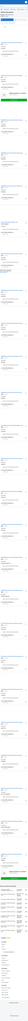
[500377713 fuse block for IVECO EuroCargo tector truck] (14, 244)
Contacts (3, 949)
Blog (2, 980)
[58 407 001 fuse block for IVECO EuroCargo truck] (14, 779)
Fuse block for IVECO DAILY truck (9, 222)
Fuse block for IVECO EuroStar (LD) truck (7, 908)
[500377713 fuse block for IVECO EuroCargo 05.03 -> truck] (14, 314)
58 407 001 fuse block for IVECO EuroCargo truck (13, 788)
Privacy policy (5, 973)
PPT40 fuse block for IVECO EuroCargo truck (12, 656)
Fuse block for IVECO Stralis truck (8, 899)
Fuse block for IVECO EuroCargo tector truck (8, 903)
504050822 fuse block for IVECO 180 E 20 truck (12, 186)
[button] (26, 2)
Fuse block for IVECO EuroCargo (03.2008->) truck (8, 916)
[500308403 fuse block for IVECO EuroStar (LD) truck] (14, 746)
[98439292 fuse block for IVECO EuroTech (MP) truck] (14, 383)
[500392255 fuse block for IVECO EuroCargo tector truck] (14, 111)
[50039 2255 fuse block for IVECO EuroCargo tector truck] (14, 548)
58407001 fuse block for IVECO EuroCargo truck (13, 590)
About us (3, 944)
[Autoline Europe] (8, 2)
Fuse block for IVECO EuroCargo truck (8, 895)
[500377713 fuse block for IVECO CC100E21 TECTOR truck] (14, 66)
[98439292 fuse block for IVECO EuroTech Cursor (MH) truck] (14, 347)
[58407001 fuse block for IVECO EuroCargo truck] (14, 581)
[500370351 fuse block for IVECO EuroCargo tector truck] (14, 281)
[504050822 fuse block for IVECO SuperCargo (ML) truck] (14, 144)
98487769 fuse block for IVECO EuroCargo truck (13, 458)
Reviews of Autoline (6, 977)
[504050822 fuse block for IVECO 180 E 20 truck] (14, 177)
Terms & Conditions (6, 970)
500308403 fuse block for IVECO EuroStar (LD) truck (14, 755)
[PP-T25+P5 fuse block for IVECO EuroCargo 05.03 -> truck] (14, 614)
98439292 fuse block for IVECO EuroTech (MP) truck (14, 392)
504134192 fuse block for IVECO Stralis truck (12, 425)
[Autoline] (1, 9)
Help (3, 946)
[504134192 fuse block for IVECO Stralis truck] (14, 416)
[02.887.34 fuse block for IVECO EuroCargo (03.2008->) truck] (14, 812)
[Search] (26, 6)
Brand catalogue (5, 982)
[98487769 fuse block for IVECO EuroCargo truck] (14, 449)
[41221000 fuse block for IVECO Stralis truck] (14, 680)
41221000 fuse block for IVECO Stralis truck (11, 42)
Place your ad (14, 100)
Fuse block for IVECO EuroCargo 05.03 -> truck (8, 926)
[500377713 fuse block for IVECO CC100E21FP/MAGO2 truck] (14, 482)
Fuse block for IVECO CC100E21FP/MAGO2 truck (7, 890)
